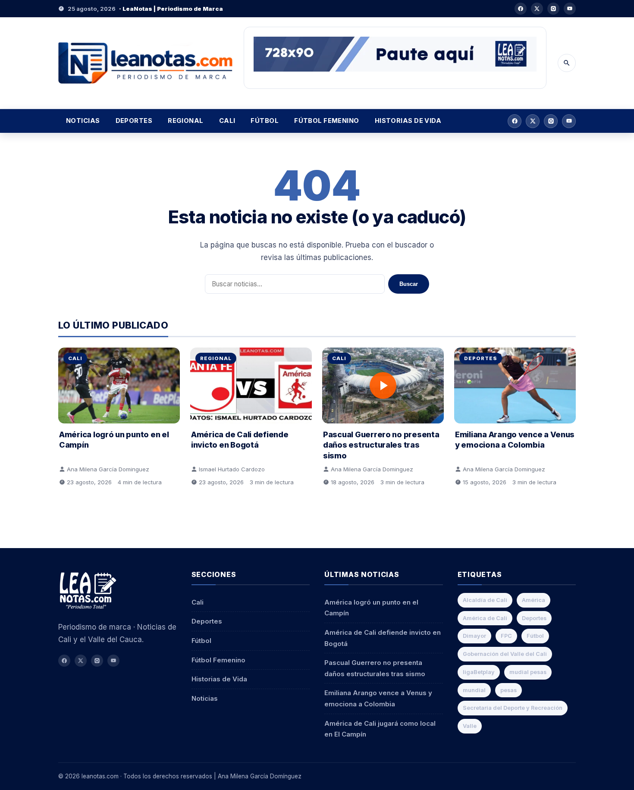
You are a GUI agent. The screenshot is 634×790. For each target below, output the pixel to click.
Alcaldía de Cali (485, 600)
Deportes (134, 121)
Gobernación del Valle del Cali (505, 654)
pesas (508, 690)
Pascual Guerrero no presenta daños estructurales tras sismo (381, 445)
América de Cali (485, 618)
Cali (227, 121)
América (533, 600)
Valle (470, 726)
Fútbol (265, 121)
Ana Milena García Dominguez (108, 469)
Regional (186, 121)
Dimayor (474, 636)
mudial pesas (527, 672)
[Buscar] (567, 63)
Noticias (83, 121)
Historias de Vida (408, 121)
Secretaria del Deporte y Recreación (512, 708)
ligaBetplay (479, 672)
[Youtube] (570, 9)
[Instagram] (553, 9)
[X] (537, 9)
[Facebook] (521, 9)
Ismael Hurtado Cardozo (232, 469)
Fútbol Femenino (326, 121)
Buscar (408, 284)
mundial (474, 690)
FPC (506, 636)
